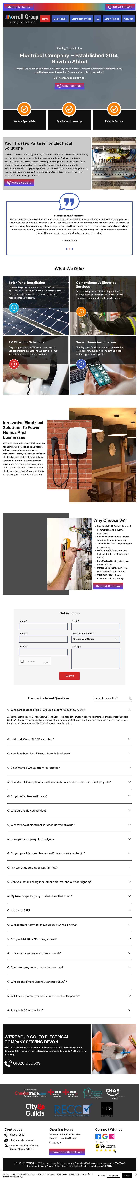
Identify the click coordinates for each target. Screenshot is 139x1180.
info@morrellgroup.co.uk (21, 1140)
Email (74, 621)
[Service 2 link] (81, 312)
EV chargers (55, 161)
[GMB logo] (105, 1136)
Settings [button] (101, 1175)
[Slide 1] (72, 249)
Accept (127, 1175)
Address (24, 646)
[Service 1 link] (14, 308)
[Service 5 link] (81, 364)
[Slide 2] (69, 249)
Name (23, 621)
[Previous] (132, 227)
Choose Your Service (82, 634)
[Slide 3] (66, 249)
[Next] (6, 227)
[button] (19, 7)
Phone (23, 634)
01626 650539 (16, 1134)
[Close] (135, 1175)
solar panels (32, 161)
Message (76, 646)
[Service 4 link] (14, 364)
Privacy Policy (16, 1176)
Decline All (113, 1175)
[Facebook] (98, 1136)
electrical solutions (35, 443)
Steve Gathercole (70, 227)
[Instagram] (111, 1136)
